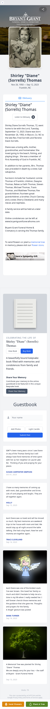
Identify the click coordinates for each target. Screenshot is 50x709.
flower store (38, 245)
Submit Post (25, 435)
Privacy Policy (18, 697)
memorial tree (38, 242)
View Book (12, 351)
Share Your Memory (16, 391)
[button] (25, 567)
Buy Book (27, 351)
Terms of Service (32, 697)
